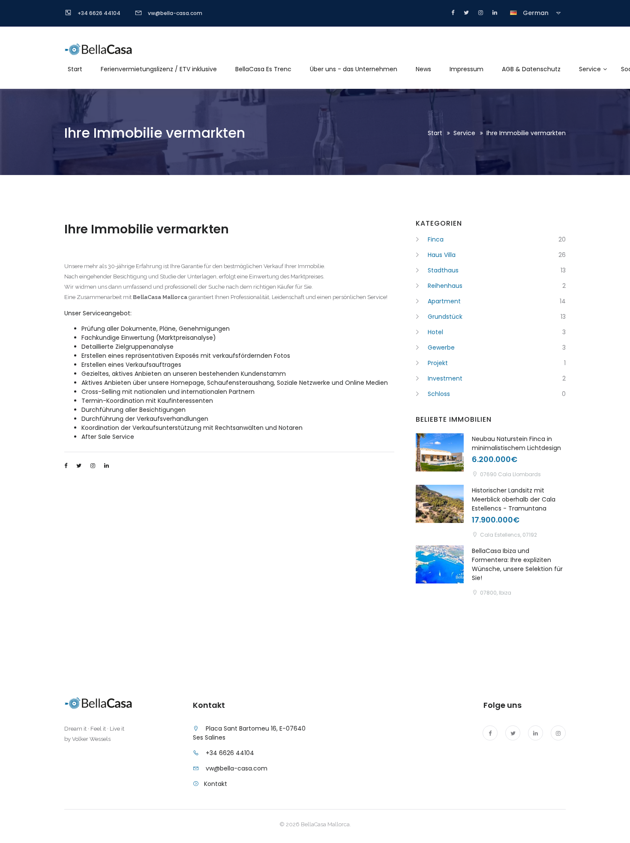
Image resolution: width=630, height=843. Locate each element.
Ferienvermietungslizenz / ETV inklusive (159, 69)
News (423, 69)
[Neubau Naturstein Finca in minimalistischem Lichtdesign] (440, 452)
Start (75, 69)
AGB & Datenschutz (531, 69)
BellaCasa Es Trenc (263, 69)
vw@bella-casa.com (236, 768)
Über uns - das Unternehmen (353, 69)
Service (590, 69)
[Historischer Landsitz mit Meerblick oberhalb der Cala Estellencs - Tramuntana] (440, 504)
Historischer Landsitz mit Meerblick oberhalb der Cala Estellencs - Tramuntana (513, 499)
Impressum (466, 69)
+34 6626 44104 (230, 753)
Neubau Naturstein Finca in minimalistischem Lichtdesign (516, 443)
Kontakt (215, 784)
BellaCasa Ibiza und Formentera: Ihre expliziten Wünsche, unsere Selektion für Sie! (517, 564)
